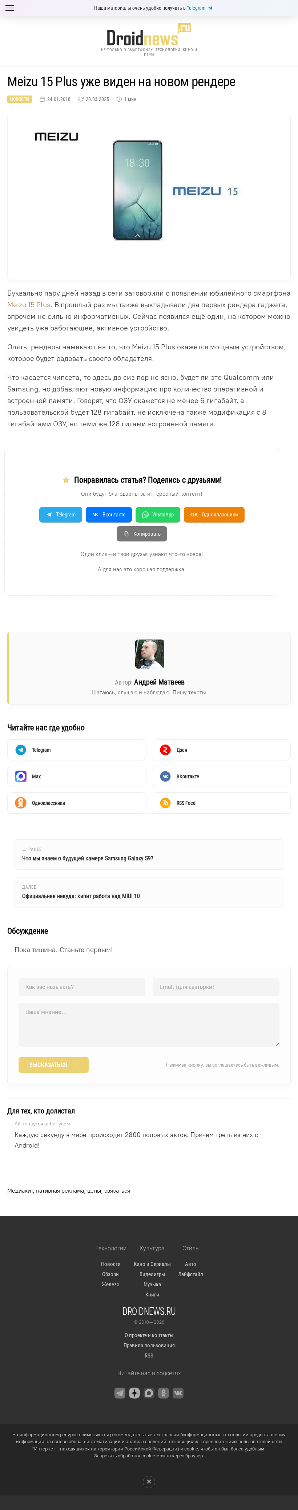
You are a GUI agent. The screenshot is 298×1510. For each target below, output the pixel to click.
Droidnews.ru (149, 1311)
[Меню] (9, 8)
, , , (68, 1190)
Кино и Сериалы (152, 1264)
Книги (152, 1294)
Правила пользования (149, 1345)
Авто (190, 1264)
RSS (149, 1355)
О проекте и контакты (149, 1335)
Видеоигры (152, 1274)
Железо (111, 1284)
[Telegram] (119, 1393)
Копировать (147, 534)
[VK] (178, 1393)
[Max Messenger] (149, 1393)
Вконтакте (113, 514)
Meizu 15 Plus (29, 304)
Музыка (152, 1284)
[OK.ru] (163, 1393)
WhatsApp (163, 514)
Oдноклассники (214, 514)
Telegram (196, 8)
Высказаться (53, 1064)
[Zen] (134, 1393)
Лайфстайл (190, 1274)
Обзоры (111, 1274)
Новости (19, 99)
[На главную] (149, 34)
